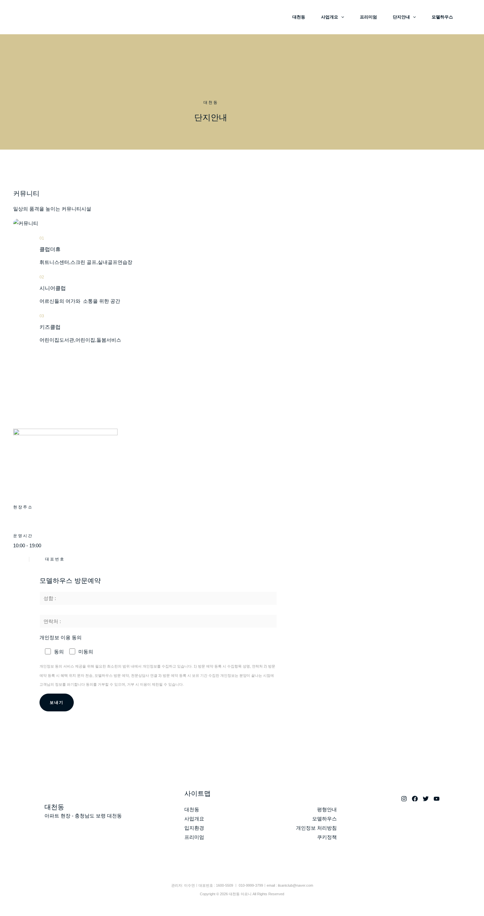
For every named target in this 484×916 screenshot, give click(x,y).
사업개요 (329, 16)
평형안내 (327, 809)
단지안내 (401, 16)
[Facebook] (415, 799)
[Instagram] (404, 799)
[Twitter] (426, 799)
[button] (341, 17)
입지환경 (194, 828)
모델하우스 (442, 16)
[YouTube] (437, 799)
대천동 (298, 16)
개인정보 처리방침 (316, 828)
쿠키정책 (327, 837)
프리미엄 (368, 16)
